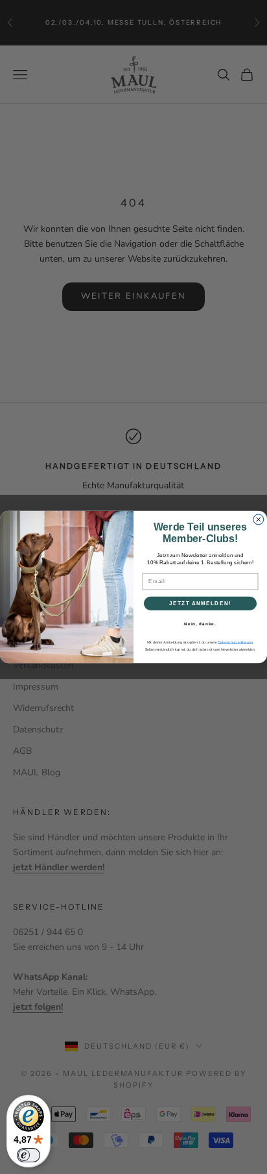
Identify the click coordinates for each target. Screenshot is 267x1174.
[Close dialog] (258, 519)
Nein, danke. (200, 623)
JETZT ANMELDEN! (200, 603)
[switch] (28, 1155)
